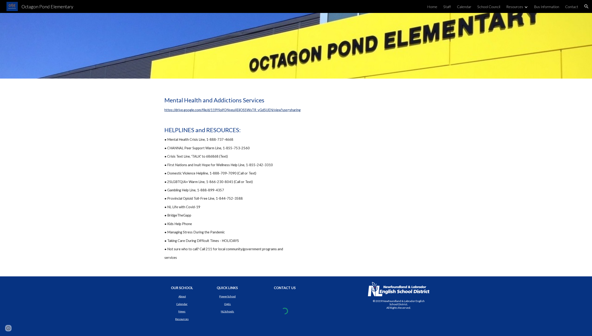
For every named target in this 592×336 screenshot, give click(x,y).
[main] (296, 177)
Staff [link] (447, 6)
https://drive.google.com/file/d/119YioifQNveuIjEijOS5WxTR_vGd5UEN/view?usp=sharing (232, 110)
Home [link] (432, 6)
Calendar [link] (464, 6)
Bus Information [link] (546, 6)
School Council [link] (488, 6)
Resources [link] (514, 6)
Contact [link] (571, 6)
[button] (586, 6)
